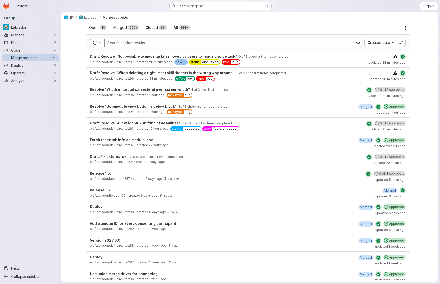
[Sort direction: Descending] (401, 43)
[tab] (98, 27)
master (173, 179)
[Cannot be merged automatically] (395, 56)
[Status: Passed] (403, 57)
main (175, 212)
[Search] (358, 43)
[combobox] (380, 43)
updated (387, 62)
